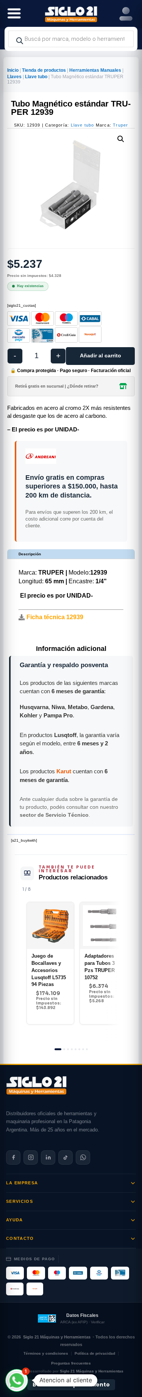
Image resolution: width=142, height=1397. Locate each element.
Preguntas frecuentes (71, 1363)
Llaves (14, 76)
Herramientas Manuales (95, 70)
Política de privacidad (95, 1353)
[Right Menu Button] (125, 14)
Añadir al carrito (100, 355)
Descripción (30, 554)
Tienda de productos (44, 70)
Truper (120, 125)
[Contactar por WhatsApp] (83, 1157)
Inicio (13, 70)
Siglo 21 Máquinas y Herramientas (57, 1337)
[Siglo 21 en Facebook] (13, 1157)
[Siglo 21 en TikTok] (65, 1157)
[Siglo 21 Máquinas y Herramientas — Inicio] (36, 1085)
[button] (121, 139)
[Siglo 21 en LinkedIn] (48, 1157)
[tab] (58, 1049)
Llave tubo (36, 76)
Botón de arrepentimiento (71, 1385)
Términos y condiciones (45, 1353)
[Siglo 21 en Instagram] (30, 1157)
